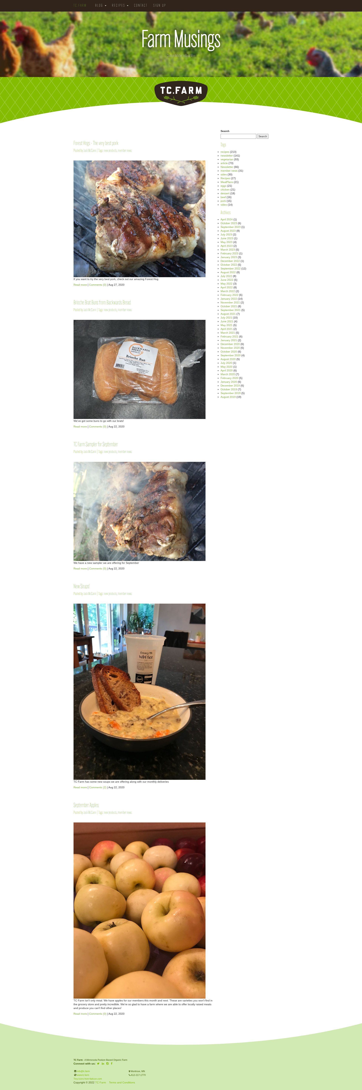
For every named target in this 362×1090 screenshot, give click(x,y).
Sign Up (159, 6)
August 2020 (228, 359)
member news (125, 151)
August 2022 (228, 272)
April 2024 (227, 219)
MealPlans (227, 182)
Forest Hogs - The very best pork (96, 144)
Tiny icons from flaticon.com (88, 1079)
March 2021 (228, 332)
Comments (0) (97, 284)
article (224, 163)
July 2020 (226, 362)
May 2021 (226, 325)
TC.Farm (80, 6)
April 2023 (227, 245)
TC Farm (100, 1082)
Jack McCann (89, 151)
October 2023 (229, 223)
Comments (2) (97, 787)
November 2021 (230, 302)
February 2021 (229, 336)
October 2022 (229, 264)
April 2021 (227, 328)
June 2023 (227, 238)
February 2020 (229, 378)
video (224, 204)
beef (223, 197)
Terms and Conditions (122, 1082)
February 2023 (229, 253)
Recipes (119, 6)
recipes (225, 151)
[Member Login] (172, 4)
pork (223, 200)
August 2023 (228, 230)
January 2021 (229, 340)
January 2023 (229, 257)
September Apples (86, 805)
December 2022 (230, 260)
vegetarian (227, 159)
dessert (225, 193)
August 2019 (228, 396)
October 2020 (229, 351)
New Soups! (82, 587)
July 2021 (226, 317)
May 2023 (226, 242)
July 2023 (226, 234)
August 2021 (228, 313)
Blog (99, 6)
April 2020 (227, 370)
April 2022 (227, 287)
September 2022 (231, 268)
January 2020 (229, 381)
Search (225, 131)
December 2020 (230, 344)
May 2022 (226, 283)
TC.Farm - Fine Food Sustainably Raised (181, 93)
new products (110, 151)
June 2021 (227, 321)
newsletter (227, 155)
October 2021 (229, 306)
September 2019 (231, 393)
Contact (141, 6)
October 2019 (229, 389)
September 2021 (231, 310)
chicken (225, 189)
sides (224, 174)
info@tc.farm (83, 1071)
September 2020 (231, 355)
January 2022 (229, 298)
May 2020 (226, 366)
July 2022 (226, 276)
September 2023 (231, 226)
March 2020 (228, 374)
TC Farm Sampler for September (96, 445)
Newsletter (227, 166)
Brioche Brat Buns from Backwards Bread (102, 303)
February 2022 (229, 294)
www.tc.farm (83, 1075)
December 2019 (230, 385)
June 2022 (227, 279)
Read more (80, 284)
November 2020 (230, 347)
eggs (223, 185)
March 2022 (228, 291)
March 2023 (228, 249)
